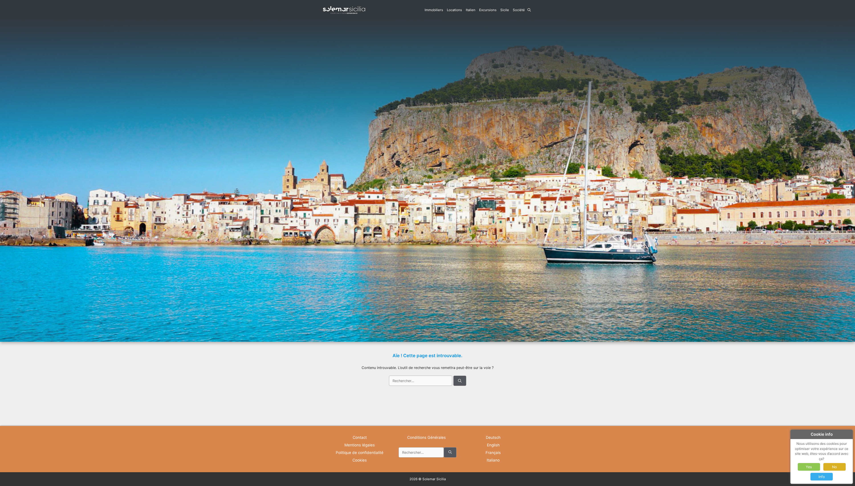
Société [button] (519, 10)
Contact (360, 437)
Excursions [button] (488, 10)
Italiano (493, 460)
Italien (470, 10)
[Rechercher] (459, 381)
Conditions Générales (426, 437)
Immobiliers (434, 10)
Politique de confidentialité (359, 452)
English (493, 445)
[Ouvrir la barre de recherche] (529, 10)
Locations (454, 10)
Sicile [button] (504, 10)
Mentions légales (359, 445)
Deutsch (493, 437)
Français (493, 452)
